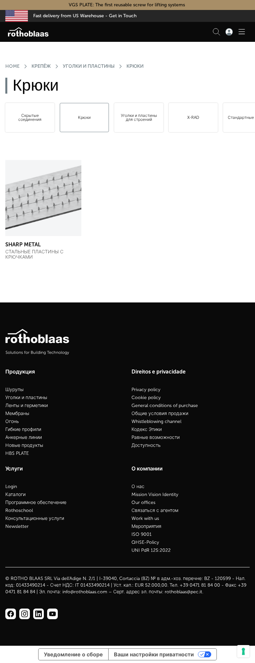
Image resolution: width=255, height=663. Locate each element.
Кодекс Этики (146, 429)
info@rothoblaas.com (84, 591)
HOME (12, 66)
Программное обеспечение (35, 502)
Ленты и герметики (26, 405)
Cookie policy (146, 397)
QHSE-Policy (145, 542)
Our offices (143, 502)
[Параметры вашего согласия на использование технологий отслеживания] (243, 651)
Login (11, 486)
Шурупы (14, 389)
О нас (137, 486)
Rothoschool (19, 510)
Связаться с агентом (154, 510)
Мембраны (17, 413)
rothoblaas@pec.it (183, 591)
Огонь (12, 421)
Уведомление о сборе (73, 654)
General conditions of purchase (164, 405)
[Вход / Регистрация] (229, 32)
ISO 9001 (141, 534)
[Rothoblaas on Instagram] (38, 614)
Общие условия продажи (159, 413)
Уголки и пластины (89, 66)
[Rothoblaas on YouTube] (52, 614)
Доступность (146, 445)
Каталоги (15, 494)
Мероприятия (146, 526)
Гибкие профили (23, 429)
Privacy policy (145, 389)
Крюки (135, 66)
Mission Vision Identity (154, 494)
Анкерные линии (23, 437)
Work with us (145, 518)
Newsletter (17, 526)
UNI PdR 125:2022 (151, 550)
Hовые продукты (24, 445)
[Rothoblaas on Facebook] (10, 614)
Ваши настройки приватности (154, 654)
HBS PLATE (17, 453)
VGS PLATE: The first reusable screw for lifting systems (127, 4)
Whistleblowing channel (156, 421)
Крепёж (41, 66)
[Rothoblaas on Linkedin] (24, 614)
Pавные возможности (155, 437)
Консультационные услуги (34, 518)
